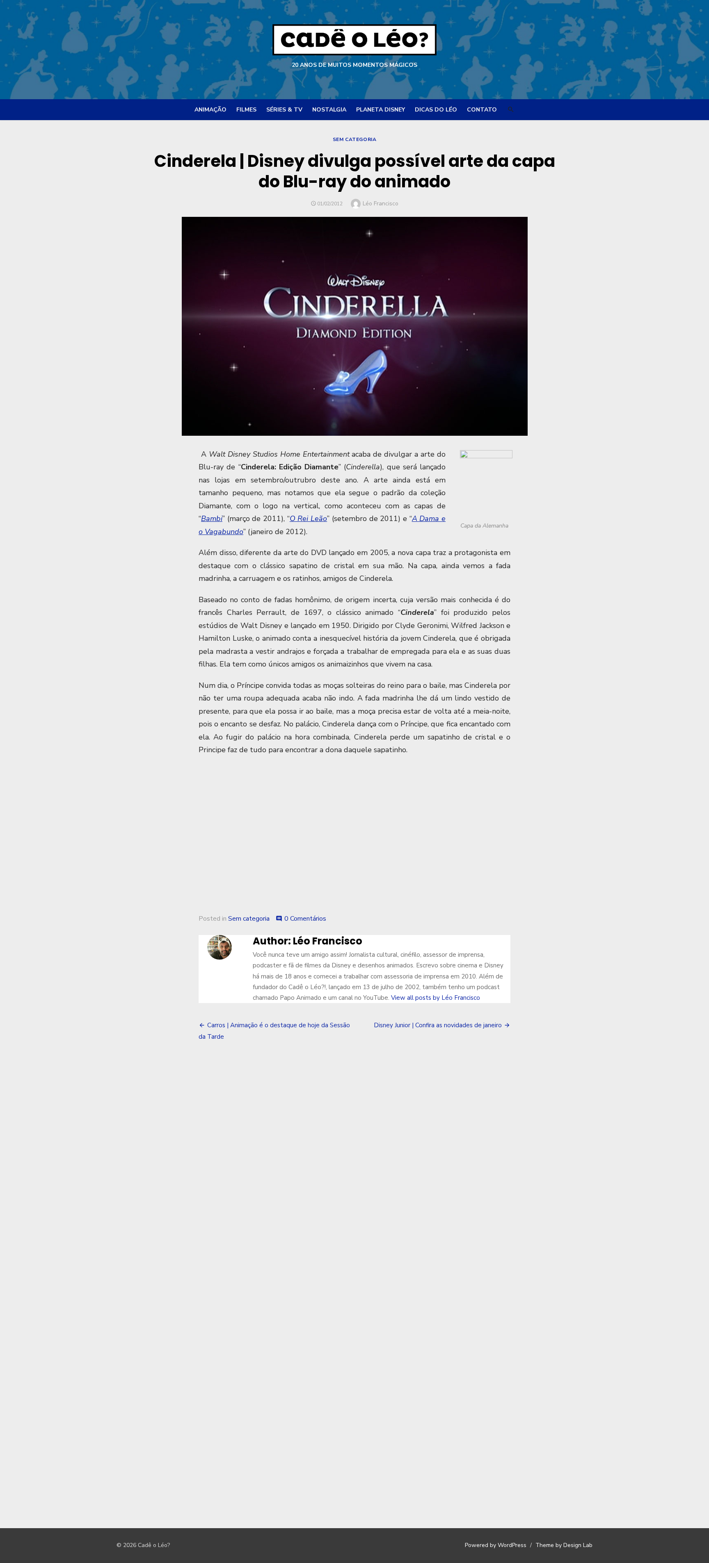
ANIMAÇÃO (210, 110)
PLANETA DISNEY (380, 110)
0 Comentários (305, 918)
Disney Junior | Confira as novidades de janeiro (438, 1025)
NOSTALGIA (329, 110)
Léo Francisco (380, 203)
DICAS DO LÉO (436, 110)
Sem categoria (355, 139)
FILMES (246, 110)
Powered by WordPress (495, 1545)
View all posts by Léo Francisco (435, 998)
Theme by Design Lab (563, 1545)
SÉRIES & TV (284, 110)
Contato (482, 110)
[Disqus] (354, 1172)
